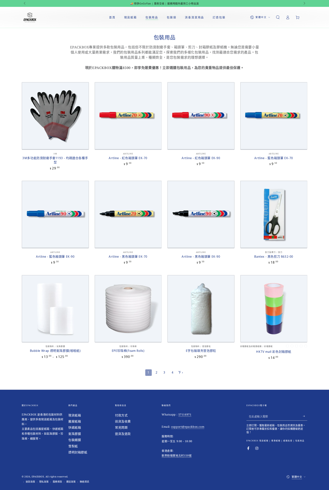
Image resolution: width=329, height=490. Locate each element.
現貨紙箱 (74, 415)
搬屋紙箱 (74, 421)
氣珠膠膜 (74, 434)
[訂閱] (305, 416)
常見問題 (121, 427)
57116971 (185, 414)
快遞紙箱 (74, 427)
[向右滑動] (304, 3)
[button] (278, 17)
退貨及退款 (123, 434)
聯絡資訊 (84, 481)
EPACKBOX (38, 476)
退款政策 (30, 481)
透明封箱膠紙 (77, 452)
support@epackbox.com (187, 426)
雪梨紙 (73, 446)
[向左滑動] (25, 3)
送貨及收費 (123, 421)
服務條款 (57, 481)
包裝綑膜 (74, 440)
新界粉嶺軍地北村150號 (177, 455)
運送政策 (71, 481)
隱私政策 (44, 481)
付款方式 (121, 415)
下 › (180, 372)
